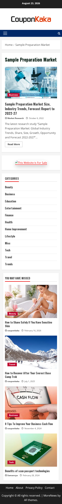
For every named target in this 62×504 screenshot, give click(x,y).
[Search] (59, 33)
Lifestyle (10, 236)
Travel (8, 257)
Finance (9, 215)
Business (13, 94)
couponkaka (13, 330)
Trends (9, 264)
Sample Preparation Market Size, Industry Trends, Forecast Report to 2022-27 (31, 82)
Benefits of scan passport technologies (27, 471)
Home (9, 488)
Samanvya (12, 475)
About (19, 488)
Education (10, 201)
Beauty (9, 187)
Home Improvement (16, 229)
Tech (7, 250)
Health (8, 222)
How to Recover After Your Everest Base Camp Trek (28, 375)
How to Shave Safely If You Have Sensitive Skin (28, 324)
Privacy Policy (34, 488)
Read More (15, 145)
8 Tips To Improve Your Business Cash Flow (29, 424)
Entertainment (13, 208)
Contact (50, 488)
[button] (5, 33)
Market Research (15, 118)
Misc (7, 243)
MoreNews (50, 495)
